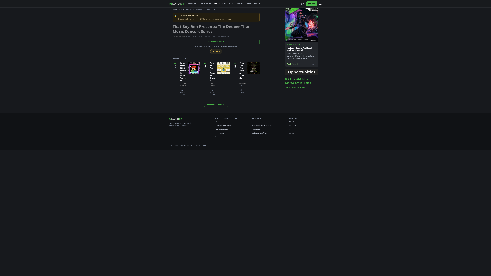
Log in (301, 3)
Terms (204, 145)
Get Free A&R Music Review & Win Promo (298, 80)
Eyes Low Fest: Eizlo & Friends (241, 70)
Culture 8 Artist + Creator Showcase (213, 72)
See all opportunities (295, 87)
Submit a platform (259, 133)
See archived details (216, 42)
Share (216, 51)
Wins (217, 137)
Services (239, 3)
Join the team (294, 125)
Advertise (256, 122)
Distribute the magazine (261, 125)
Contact (292, 133)
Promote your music (223, 125)
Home (175, 10)
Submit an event (258, 129)
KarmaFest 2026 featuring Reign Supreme (183, 72)
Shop (291, 129)
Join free (311, 3)
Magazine (191, 3)
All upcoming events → (216, 104)
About (291, 122)
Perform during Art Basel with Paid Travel (299, 49)
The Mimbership (253, 3)
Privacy (197, 145)
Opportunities (205, 3)
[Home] (176, 4)
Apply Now (291, 64)
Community (227, 3)
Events (217, 3)
